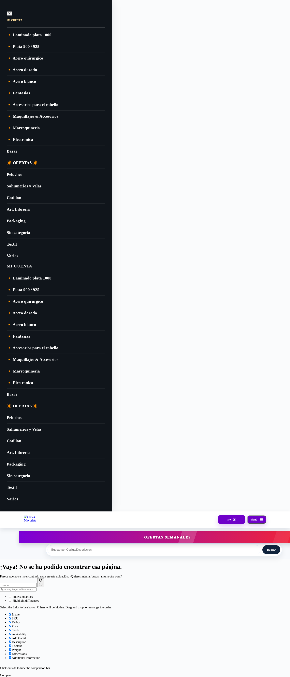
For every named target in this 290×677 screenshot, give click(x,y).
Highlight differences (25, 600)
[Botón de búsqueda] (40, 582)
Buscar (271, 549)
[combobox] (18, 585)
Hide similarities (22, 596)
